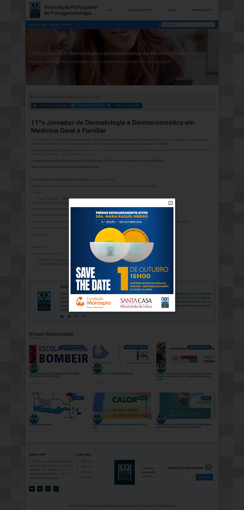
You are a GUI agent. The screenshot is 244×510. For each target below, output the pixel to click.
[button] (170, 203)
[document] (122, 255)
